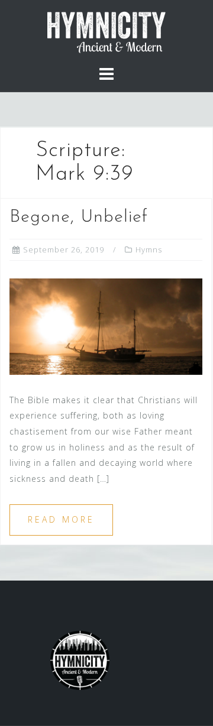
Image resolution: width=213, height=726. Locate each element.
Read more (61, 519)
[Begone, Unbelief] (105, 325)
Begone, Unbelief (78, 217)
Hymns (148, 249)
